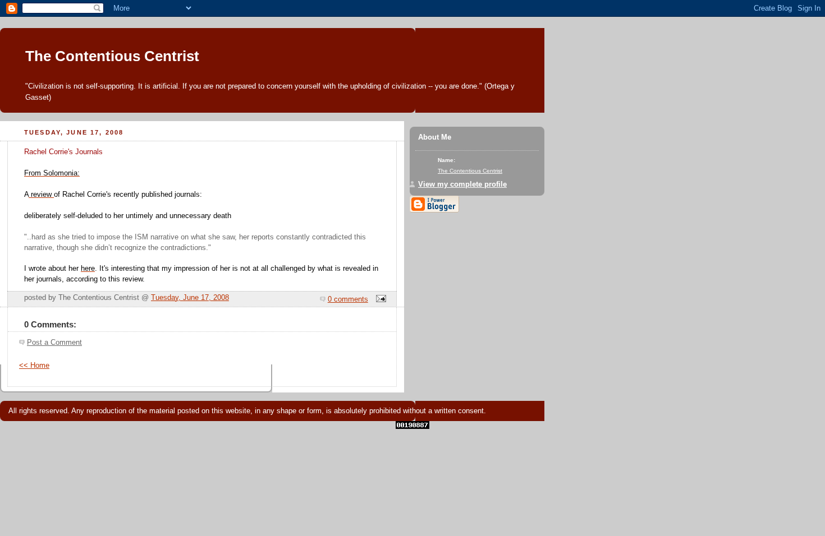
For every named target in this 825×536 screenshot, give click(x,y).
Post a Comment (54, 342)
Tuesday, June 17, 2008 (190, 298)
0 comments (348, 299)
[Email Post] (379, 299)
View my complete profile (462, 184)
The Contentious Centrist (112, 56)
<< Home (34, 365)
